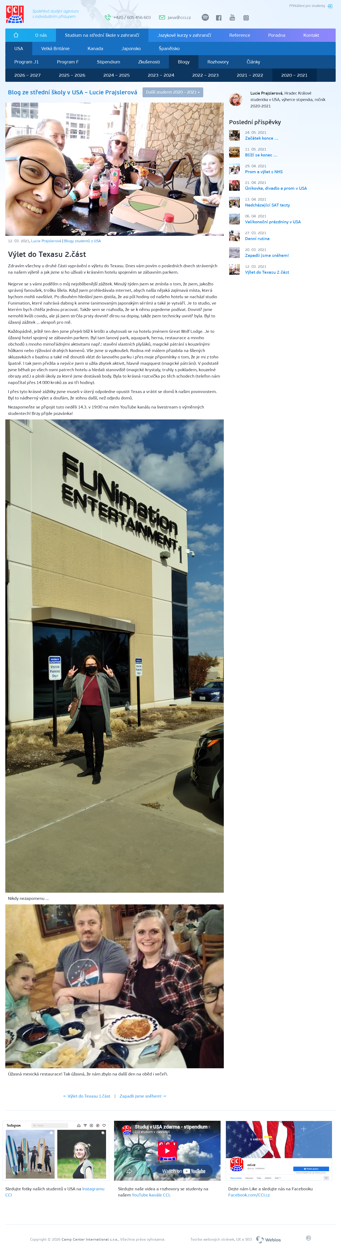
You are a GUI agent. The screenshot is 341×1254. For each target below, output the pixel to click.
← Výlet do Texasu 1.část (86, 1096)
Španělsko (169, 48)
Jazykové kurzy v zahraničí (184, 35)
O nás (41, 35)
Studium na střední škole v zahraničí (102, 35)
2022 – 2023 (205, 75)
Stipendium (108, 61)
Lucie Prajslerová (46, 241)
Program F (68, 61)
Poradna (276, 35)
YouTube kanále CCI (150, 1195)
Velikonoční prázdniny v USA (273, 221)
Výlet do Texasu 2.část (267, 272)
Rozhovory (218, 61)
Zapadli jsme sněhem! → (143, 1096)
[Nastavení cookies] (308, 1239)
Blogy (183, 61)
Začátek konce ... (261, 138)
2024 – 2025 (116, 75)
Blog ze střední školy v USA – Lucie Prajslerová (72, 92)
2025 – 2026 (72, 75)
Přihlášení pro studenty (307, 6)
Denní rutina (257, 238)
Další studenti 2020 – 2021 (172, 92)
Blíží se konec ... (261, 154)
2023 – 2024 (161, 75)
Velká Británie (55, 48)
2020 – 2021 (294, 75)
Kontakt (311, 35)
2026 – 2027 (27, 75)
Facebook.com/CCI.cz (249, 1195)
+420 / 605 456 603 (132, 17)
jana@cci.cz (179, 17)
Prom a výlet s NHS (264, 171)
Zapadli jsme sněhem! (267, 255)
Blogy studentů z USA (82, 241)
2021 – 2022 (250, 75)
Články (253, 61)
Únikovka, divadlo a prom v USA (276, 188)
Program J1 (26, 61)
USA (18, 48)
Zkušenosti (149, 61)
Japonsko (131, 48)
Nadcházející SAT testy (267, 205)
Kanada (95, 48)
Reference (239, 35)
